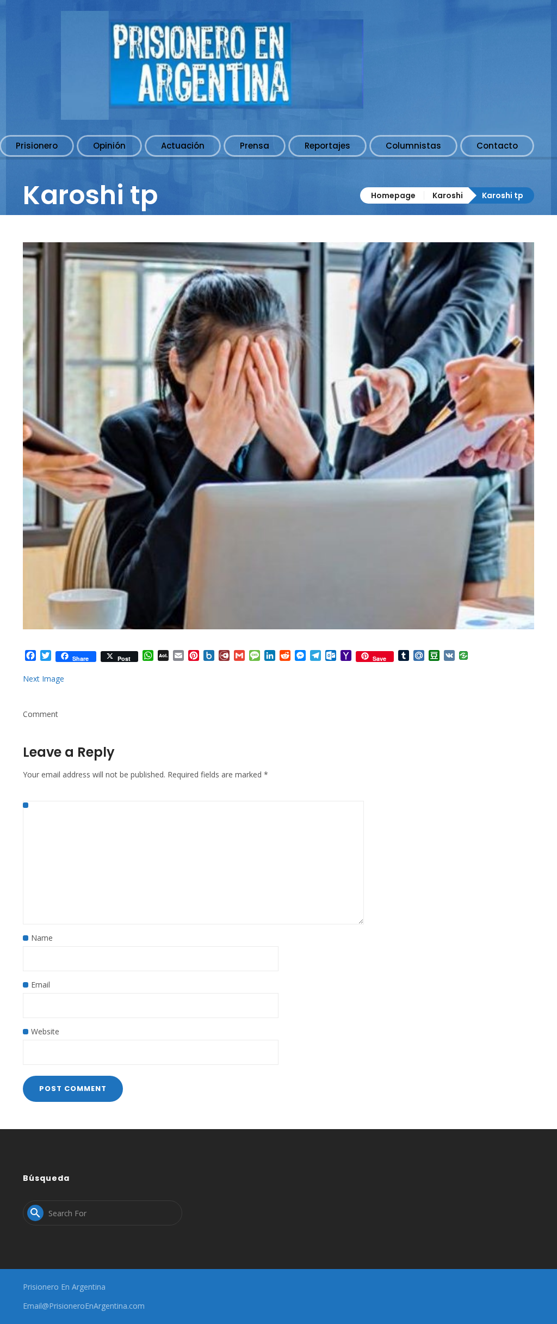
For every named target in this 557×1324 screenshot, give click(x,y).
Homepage (393, 195)
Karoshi (447, 195)
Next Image (43, 678)
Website (45, 1031)
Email (40, 984)
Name (42, 938)
